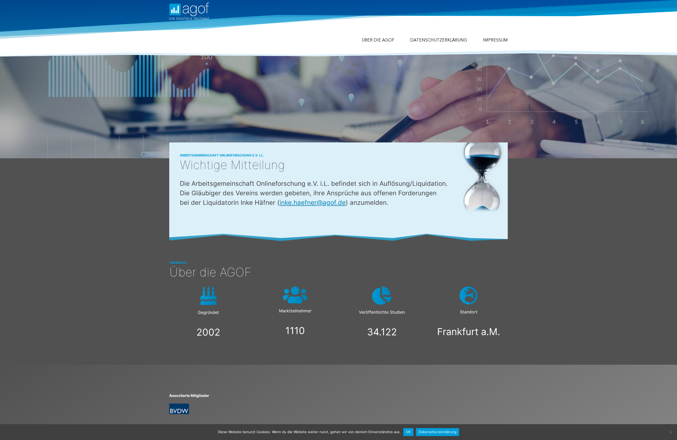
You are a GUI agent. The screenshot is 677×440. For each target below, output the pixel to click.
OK (408, 432)
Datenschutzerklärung (438, 40)
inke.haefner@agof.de (313, 202)
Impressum (495, 40)
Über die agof (378, 40)
